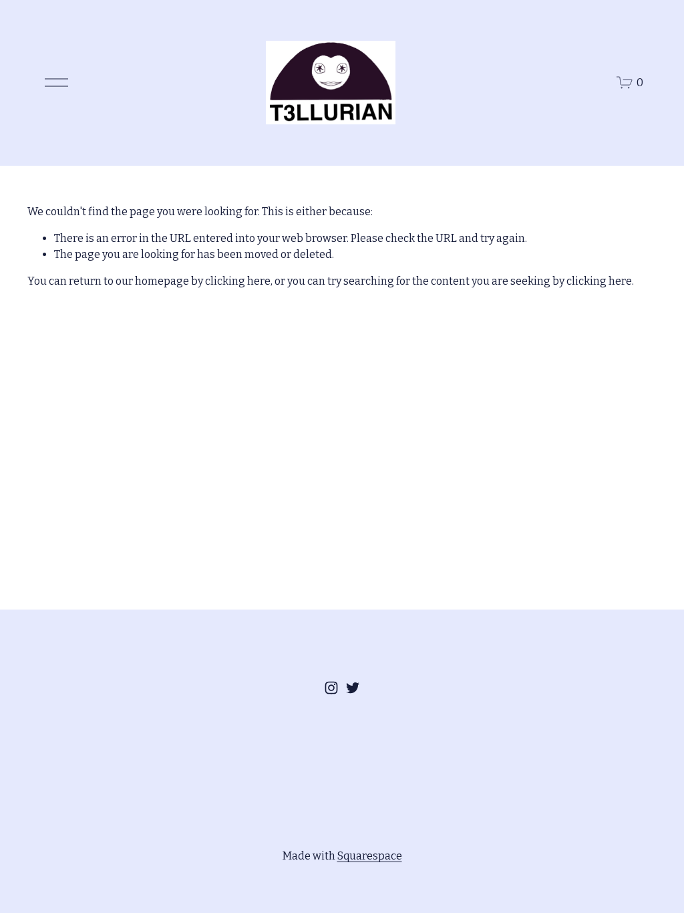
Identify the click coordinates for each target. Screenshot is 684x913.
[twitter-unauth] (352, 687)
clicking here (238, 281)
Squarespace (369, 856)
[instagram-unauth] (331, 687)
